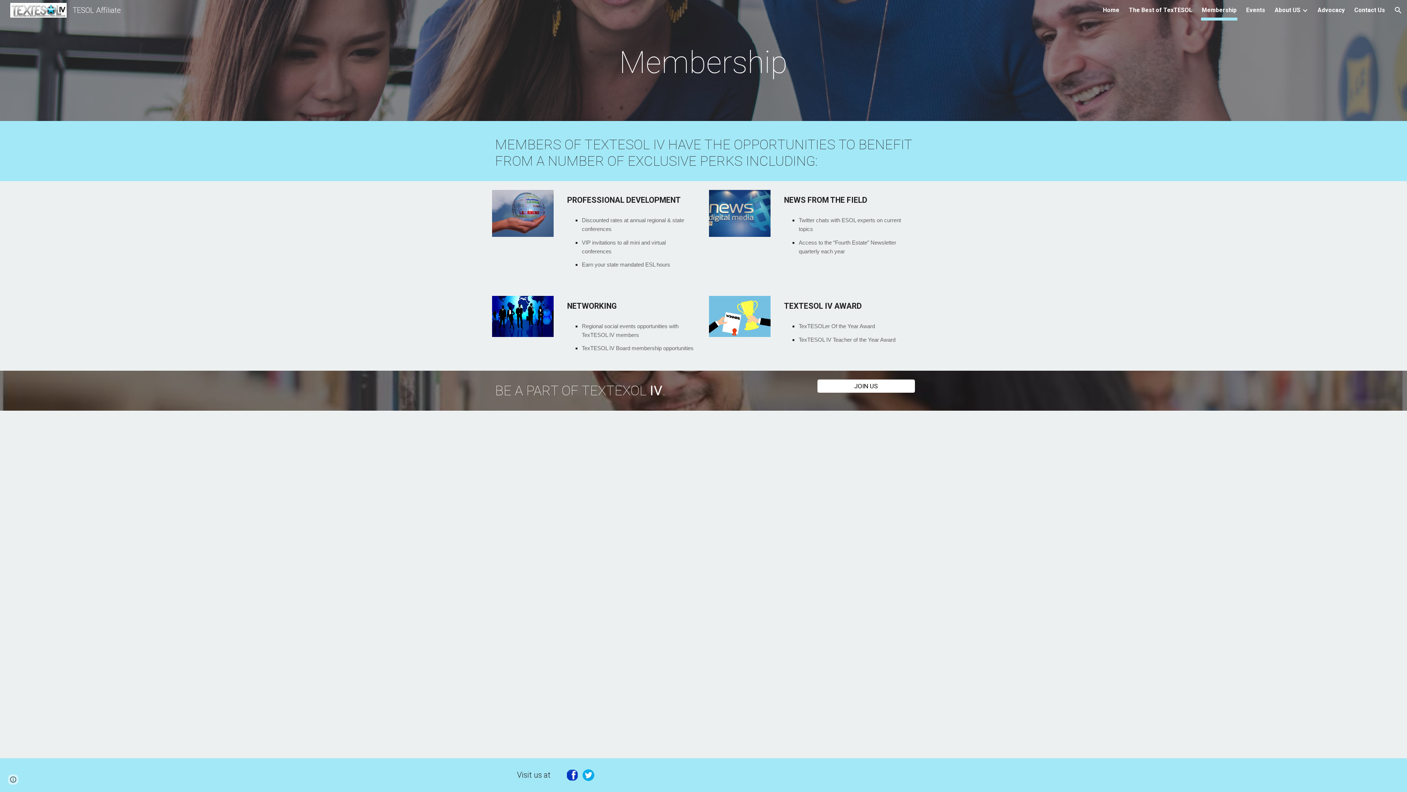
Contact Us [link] (1369, 10)
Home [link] (1111, 10)
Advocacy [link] (1331, 10)
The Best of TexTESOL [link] (1160, 10)
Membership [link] (1219, 10)
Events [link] (1255, 10)
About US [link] (1287, 10)
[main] (703, 62)
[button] (1398, 10)
